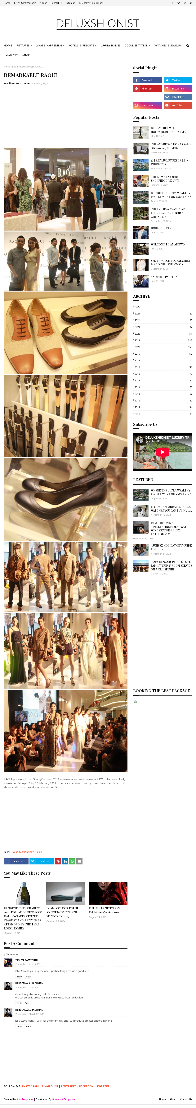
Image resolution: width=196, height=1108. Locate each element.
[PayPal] (147, 97)
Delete (28, 976)
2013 (163, 394)
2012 (163, 400)
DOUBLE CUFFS (161, 228)
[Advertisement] (65, 118)
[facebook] (173, 3)
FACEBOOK (86, 1086)
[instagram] (185, 3)
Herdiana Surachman (17, 83)
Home (7, 3)
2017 (163, 367)
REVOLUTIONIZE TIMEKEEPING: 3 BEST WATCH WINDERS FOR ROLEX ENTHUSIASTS (170, 528)
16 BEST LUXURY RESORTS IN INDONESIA (170, 162)
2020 (163, 347)
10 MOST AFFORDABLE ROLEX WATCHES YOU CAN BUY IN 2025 (171, 508)
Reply (19, 976)
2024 (163, 320)
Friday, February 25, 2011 (28, 964)
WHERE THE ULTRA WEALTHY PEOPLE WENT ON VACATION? (171, 195)
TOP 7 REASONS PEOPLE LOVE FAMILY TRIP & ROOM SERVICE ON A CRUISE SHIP (171, 565)
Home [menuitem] (8, 45)
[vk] (178, 97)
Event (15, 852)
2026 (163, 307)
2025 (163, 313)
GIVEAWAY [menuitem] (12, 54)
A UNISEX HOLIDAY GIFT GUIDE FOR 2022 (171, 547)
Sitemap (70, 3)
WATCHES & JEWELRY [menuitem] (167, 45)
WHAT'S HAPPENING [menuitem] (49, 45)
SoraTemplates (24, 1099)
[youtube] (178, 105)
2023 (163, 327)
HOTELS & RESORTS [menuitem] (81, 45)
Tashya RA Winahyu (27, 960)
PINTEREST (68, 1086)
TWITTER (102, 1086)
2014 (163, 387)
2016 (163, 373)
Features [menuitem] (23, 45)
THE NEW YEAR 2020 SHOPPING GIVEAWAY (165, 178)
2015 (163, 380)
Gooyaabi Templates (63, 1099)
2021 (163, 340)
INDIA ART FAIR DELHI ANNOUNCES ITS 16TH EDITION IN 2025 (62, 912)
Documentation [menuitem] (136, 45)
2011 (163, 407)
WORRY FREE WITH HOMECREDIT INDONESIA (168, 130)
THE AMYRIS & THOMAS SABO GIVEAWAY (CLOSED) (171, 146)
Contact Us (57, 3)
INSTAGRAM (30, 1086)
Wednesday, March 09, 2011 (30, 1013)
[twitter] (178, 3)
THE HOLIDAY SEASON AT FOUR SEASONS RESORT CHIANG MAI (168, 213)
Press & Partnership (25, 3)
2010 (163, 414)
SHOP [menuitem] (26, 54)
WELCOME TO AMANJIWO (168, 244)
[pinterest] (190, 3)
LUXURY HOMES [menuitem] (110, 45)
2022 (163, 333)
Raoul (15, 66)
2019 (163, 353)
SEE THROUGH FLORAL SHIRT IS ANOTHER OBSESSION (171, 262)
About (43, 3)
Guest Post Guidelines (91, 3)
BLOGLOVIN (50, 1086)
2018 (163, 360)
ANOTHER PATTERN (164, 277)
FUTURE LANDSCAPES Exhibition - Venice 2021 (104, 910)
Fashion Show (26, 852)
